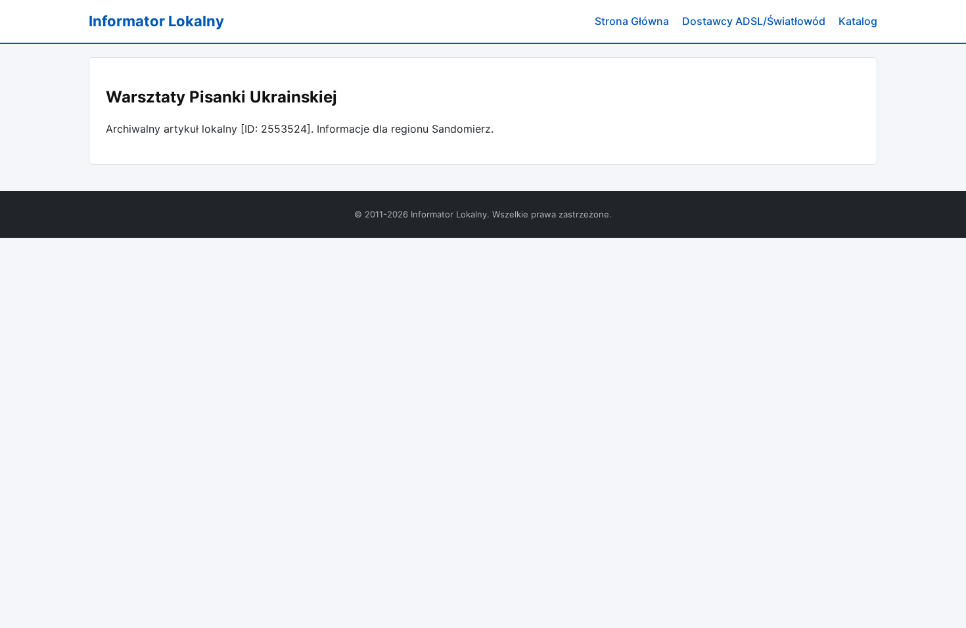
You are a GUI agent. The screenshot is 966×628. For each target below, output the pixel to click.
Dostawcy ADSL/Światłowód (753, 21)
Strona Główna (632, 21)
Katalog (858, 21)
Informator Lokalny (156, 21)
